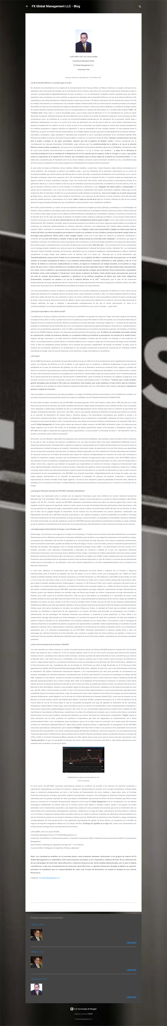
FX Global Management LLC (49, 878)
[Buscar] (140, 7)
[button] (134, 19)
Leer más (131, 943)
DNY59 (90, 1014)
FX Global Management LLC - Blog (56, 6)
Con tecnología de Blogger (85, 1009)
